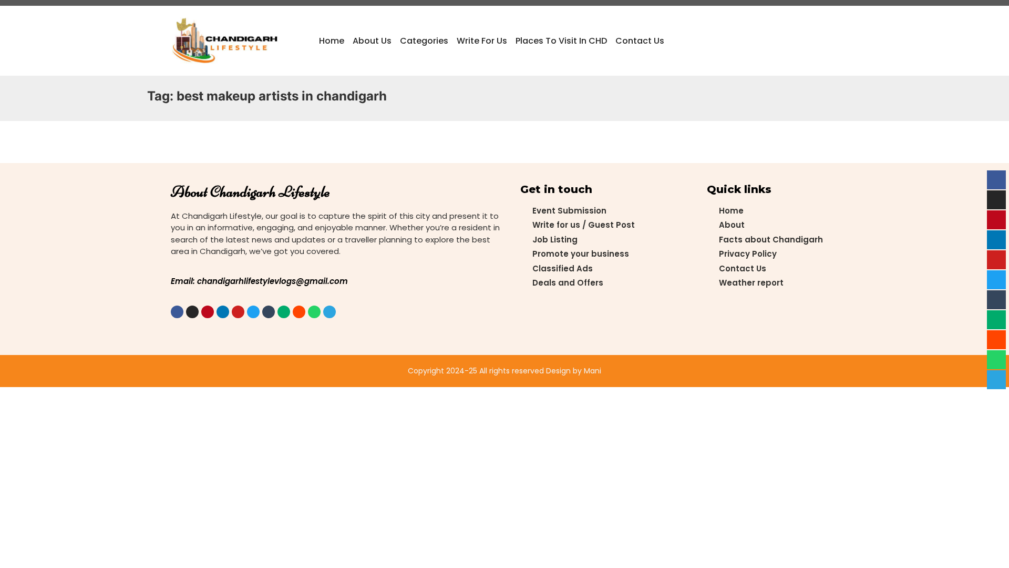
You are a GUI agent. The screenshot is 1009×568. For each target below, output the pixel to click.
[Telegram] (329, 312)
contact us (639, 41)
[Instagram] (192, 312)
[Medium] (283, 312)
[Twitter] (253, 312)
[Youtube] (238, 312)
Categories (424, 41)
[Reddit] (299, 312)
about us (372, 41)
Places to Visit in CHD (561, 41)
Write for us (482, 41)
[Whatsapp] (314, 312)
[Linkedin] (223, 312)
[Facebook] (177, 312)
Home (331, 41)
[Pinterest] (207, 312)
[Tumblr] (268, 312)
